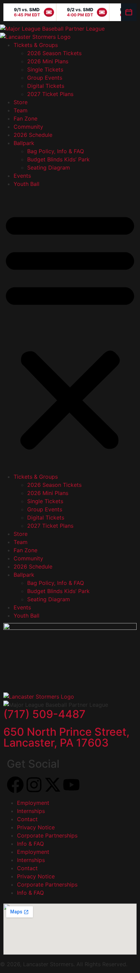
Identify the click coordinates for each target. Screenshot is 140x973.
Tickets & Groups (36, 45)
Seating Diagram (48, 167)
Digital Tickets (45, 85)
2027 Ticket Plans (50, 94)
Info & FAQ (30, 843)
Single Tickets (45, 69)
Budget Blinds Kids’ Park (58, 159)
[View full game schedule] (129, 12)
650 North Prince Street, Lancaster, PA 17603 (66, 737)
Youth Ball (26, 183)
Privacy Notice (36, 827)
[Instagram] (33, 784)
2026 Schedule (33, 134)
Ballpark (24, 143)
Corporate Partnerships (47, 835)
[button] (70, 330)
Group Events (44, 77)
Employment (33, 802)
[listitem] (29, 12)
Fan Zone (25, 118)
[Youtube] (71, 784)
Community (28, 126)
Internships (31, 811)
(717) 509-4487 (44, 714)
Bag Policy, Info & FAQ (55, 151)
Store (21, 102)
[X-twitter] (52, 784)
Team (21, 110)
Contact (27, 819)
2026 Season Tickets (54, 53)
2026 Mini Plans (47, 61)
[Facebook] (15, 784)
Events (22, 175)
